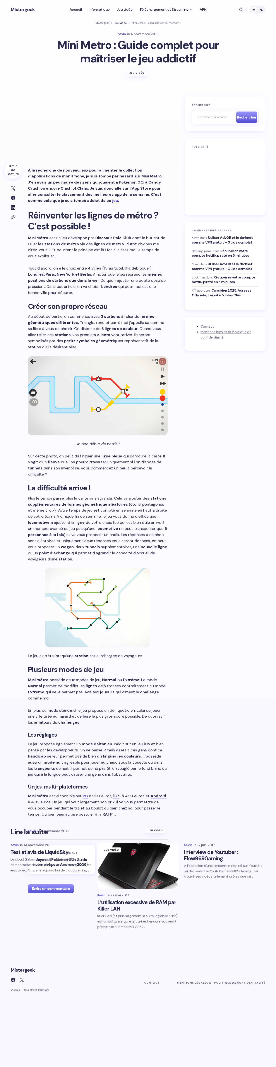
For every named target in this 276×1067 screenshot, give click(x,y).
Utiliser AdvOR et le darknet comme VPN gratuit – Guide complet (222, 240)
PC (85, 796)
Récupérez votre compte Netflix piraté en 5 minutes (220, 253)
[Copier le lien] (13, 217)
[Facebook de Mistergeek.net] (13, 980)
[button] (241, 9)
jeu (115, 200)
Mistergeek (22, 9)
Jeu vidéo (121, 23)
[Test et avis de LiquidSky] (134, 859)
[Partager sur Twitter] (13, 188)
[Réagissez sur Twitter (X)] (21, 980)
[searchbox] (213, 117)
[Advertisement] (97, 129)
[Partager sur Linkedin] (13, 207)
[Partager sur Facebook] (13, 198)
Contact (207, 326)
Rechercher (246, 117)
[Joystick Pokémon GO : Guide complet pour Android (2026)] (61, 859)
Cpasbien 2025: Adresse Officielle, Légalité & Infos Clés (221, 292)
